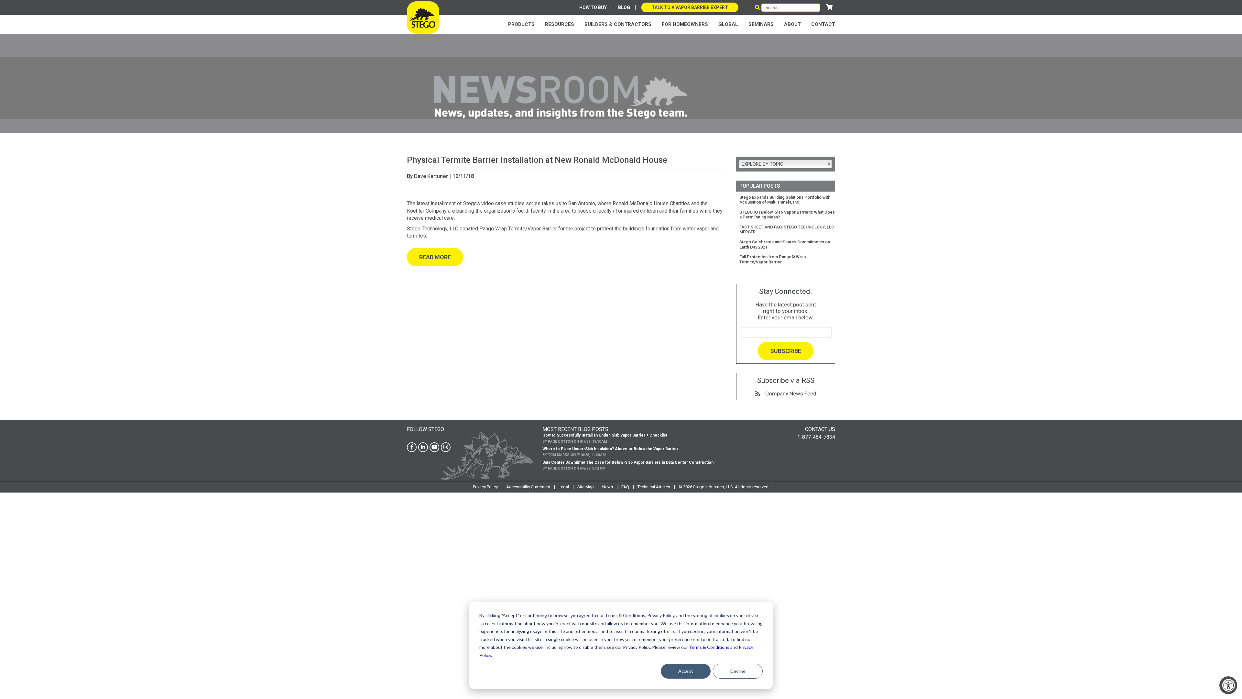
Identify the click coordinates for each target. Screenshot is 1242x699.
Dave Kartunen (431, 176)
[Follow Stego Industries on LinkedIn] (423, 447)
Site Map (585, 486)
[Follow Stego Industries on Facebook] (411, 447)
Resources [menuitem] (559, 24)
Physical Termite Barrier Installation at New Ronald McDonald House (537, 160)
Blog (624, 7)
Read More (435, 257)
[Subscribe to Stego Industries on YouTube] (434, 447)
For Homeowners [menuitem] (685, 24)
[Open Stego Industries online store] (829, 7)
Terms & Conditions (709, 647)
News (607, 486)
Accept (685, 671)
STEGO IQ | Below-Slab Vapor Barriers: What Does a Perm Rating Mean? (787, 215)
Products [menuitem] (521, 24)
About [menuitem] (792, 24)
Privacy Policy (485, 486)
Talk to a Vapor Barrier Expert (690, 7)
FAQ (625, 486)
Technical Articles (653, 486)
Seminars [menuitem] (761, 24)
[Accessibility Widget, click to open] (1228, 685)
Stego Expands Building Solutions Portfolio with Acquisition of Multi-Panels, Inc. (784, 200)
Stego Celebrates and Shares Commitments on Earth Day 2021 (784, 244)
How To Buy (593, 7)
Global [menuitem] (728, 24)
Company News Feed (788, 393)
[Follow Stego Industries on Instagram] (445, 447)
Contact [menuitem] (823, 24)
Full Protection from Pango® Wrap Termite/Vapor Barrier (772, 259)
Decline (738, 671)
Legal (564, 486)
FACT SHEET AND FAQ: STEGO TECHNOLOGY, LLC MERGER (786, 230)
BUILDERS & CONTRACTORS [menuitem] (617, 24)
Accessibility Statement (528, 486)
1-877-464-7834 (816, 437)
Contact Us (820, 429)
